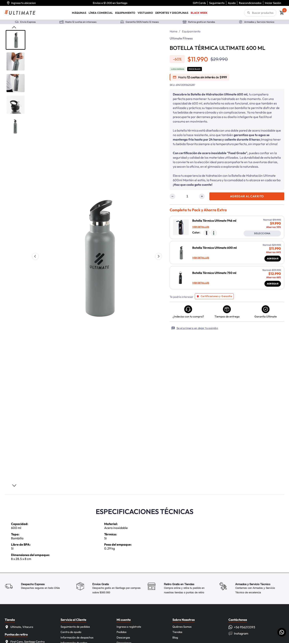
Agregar (273, 258)
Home (174, 31)
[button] (96, 255)
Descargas (123, 637)
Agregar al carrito (247, 196)
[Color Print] (207, 233)
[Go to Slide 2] (15, 61)
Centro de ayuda (71, 632)
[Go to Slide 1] (15, 40)
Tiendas (177, 632)
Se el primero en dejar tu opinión (197, 328)
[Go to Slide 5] (15, 126)
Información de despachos (77, 637)
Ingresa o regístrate (129, 626)
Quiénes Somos (181, 626)
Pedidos (121, 632)
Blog (175, 637)
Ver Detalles (200, 226)
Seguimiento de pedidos (75, 626)
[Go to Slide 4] (15, 104)
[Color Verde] (214, 233)
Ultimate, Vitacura (21, 627)
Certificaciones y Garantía (216, 296)
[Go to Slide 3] (15, 83)
